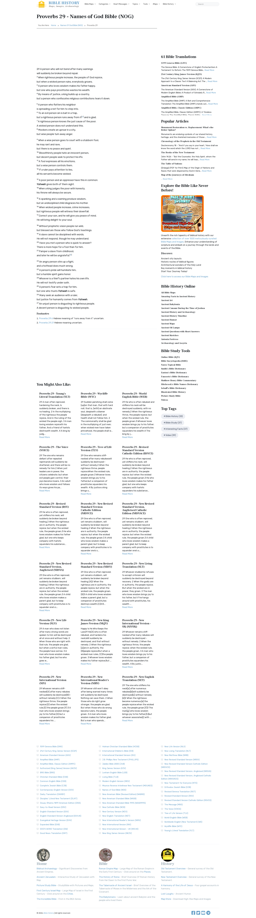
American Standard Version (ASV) (178, 85)
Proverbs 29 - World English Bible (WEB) (134, 395)
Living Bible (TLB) (110, 777)
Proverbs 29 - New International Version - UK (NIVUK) (136, 623)
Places (147, 872)
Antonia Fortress (169, 339)
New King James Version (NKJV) (117, 833)
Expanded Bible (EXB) (50, 824)
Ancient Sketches (170, 335)
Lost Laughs (167, 894)
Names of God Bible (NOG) (71, 25)
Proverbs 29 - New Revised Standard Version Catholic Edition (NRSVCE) (97, 508)
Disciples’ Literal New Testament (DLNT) (58, 798)
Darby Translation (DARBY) (52, 794)
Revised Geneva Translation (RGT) (180, 791)
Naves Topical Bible (171, 365)
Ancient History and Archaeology (178, 312)
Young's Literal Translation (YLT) (179, 830)
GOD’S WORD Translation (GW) (54, 829)
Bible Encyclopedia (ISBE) (174, 361)
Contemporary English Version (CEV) (57, 790)
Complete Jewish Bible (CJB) (53, 785)
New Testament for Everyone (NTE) (180, 783)
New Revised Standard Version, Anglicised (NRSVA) (187, 771)
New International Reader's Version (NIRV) (121, 820)
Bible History (168, 4)
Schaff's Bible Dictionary (173, 388)
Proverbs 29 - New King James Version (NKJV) (95, 622)
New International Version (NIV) (116, 824)
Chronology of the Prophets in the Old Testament (186, 141)
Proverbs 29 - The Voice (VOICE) (53, 448)
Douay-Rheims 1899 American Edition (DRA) (60, 803)
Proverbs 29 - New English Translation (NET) (138, 678)
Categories (103, 4)
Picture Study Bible (171, 396)
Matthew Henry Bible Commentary (178, 380)
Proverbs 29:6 (46, 318)
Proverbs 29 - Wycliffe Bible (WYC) (94, 395)
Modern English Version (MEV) (116, 781)
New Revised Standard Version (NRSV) (182, 759)
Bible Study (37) (174, 422)
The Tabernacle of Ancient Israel (115, 885)
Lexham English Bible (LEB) (114, 772)
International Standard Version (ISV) (118, 755)
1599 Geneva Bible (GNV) (174, 63)
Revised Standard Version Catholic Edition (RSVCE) (187, 800)
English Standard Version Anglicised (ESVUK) (60, 816)
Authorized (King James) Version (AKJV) (58, 768)
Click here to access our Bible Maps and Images (184, 276)
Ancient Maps (168, 323)
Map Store (166, 899)
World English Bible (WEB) (176, 817)
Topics (135, 4)
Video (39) (171, 435)
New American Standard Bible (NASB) (119, 798)
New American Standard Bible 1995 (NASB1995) (124, 803)
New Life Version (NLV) (174, 746)
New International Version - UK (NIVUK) (120, 829)
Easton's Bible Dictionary (174, 372)
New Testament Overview (174, 877)
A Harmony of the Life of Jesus (177, 885)
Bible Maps (89, 4)
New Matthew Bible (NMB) (176, 755)
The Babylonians (107, 897)
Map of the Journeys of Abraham (177, 175)
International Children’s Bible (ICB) (117, 751)
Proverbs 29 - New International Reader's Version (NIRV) (95, 680)
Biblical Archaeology (47, 868)
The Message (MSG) (173, 804)
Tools (145, 4)
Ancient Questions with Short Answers (180, 331)
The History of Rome (109, 877)
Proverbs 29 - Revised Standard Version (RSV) (54, 505)
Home (53, 25)
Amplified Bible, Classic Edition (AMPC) (181, 108)
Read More (44, 437)
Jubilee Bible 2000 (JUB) (113, 764)
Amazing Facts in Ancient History (178, 296)
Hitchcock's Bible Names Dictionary (179, 384)
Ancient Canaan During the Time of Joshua (183, 308)
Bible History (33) (174, 416)
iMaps (155, 4)
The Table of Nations (171, 163)
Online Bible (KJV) (170, 357)
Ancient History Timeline (174, 316)
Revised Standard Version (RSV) (179, 796)
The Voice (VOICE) (172, 809)
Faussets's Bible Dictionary (175, 376)
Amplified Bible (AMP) (172, 96)
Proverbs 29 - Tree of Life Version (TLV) (96, 448)
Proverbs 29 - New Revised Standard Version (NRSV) (97, 565)
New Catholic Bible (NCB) (113, 807)
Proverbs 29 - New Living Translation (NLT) (137, 565)
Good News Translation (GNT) (53, 833)
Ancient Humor (169, 319)
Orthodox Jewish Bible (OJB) (177, 787)
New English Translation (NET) (116, 816)
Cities (70, 894)
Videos (164, 400)
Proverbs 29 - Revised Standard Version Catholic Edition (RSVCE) (137, 450)
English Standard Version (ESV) (54, 811)
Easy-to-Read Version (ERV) (53, 807)
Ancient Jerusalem (46, 877)
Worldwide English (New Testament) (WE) (183, 822)
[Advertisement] (97, 48)
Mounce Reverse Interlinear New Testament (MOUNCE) (127, 785)
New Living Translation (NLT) (177, 751)
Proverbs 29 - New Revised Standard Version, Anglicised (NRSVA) (55, 567)
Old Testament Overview (173, 868)
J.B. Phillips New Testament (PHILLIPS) (120, 759)
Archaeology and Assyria (174, 343)
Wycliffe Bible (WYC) (173, 826)
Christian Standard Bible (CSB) (54, 777)
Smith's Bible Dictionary (173, 368)
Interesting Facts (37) (176, 429)
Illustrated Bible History (173, 392)
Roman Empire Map (108, 868)
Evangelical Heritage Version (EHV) (56, 820)
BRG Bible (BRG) (47, 772)
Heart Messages (120, 4)
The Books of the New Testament (177, 152)
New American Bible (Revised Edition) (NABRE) (123, 794)
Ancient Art (167, 300)
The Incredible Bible (46, 899)
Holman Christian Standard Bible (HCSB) (120, 746)
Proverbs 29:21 (46, 322)
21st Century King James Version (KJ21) (181, 74)
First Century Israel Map (48, 890)
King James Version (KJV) (114, 768)
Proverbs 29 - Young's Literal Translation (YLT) (54, 395)
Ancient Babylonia (170, 304)
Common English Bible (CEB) (53, 781)
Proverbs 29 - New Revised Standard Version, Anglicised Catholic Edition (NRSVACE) (138, 508)
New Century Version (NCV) (114, 811)
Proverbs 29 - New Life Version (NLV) (53, 622)
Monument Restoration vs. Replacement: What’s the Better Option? (187, 128)
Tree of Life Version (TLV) (176, 813)
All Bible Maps (168, 292)
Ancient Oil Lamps (170, 327)
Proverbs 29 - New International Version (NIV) (52, 680)
